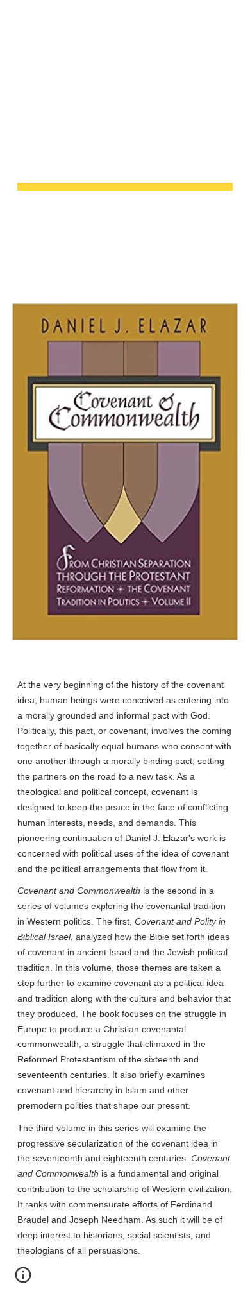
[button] (15, 17)
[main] (125, 144)
